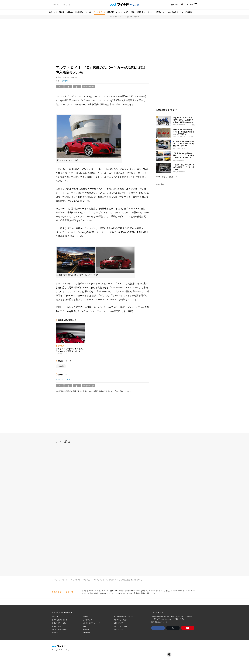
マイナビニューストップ (59, 580)
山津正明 (65, 81)
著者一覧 (55, 632)
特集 (133, 12)
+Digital (70, 12)
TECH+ (62, 12)
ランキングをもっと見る (164, 177)
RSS (84, 626)
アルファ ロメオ (63, 379)
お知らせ (55, 617)
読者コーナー (161, 12)
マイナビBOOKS (186, 12)
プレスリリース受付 (120, 620)
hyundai (61, 366)
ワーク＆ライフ (99, 12)
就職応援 (110, 12)
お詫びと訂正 (118, 629)
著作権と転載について (59, 620)
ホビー (126, 12)
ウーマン (88, 12)
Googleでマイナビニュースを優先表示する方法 (124, 17)
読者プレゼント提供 (59, 623)
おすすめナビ (173, 12)
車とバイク (87, 580)
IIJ (148, 12)
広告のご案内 (56, 626)
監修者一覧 (86, 632)
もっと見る (160, 184)
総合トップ (53, 12)
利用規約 (86, 617)
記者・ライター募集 (120, 626)
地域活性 (140, 12)
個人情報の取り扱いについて (124, 617)
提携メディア (118, 623)
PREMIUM (79, 12)
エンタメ (119, 12)
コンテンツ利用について (91, 623)
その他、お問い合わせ (59, 629)
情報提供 (86, 629)
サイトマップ (87, 620)
